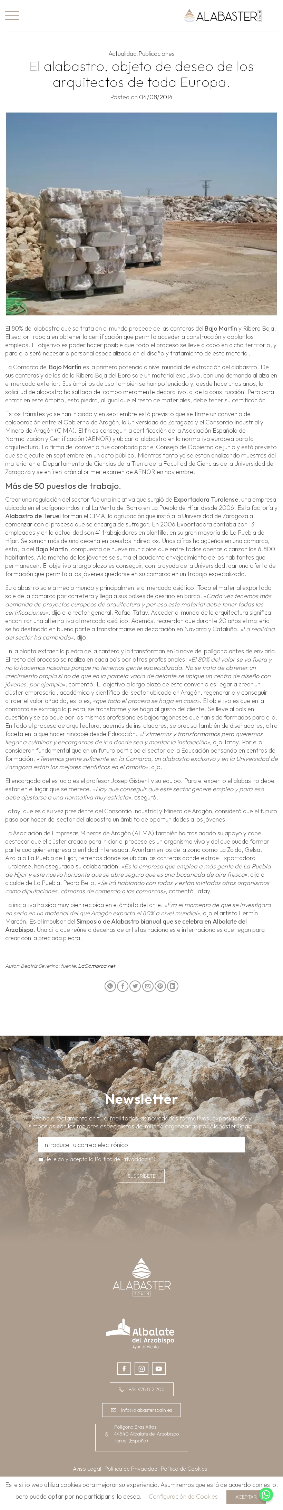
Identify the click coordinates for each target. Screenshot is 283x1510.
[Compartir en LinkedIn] (172, 986)
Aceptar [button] (246, 1497)
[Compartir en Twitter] (135, 986)
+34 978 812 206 (147, 1389)
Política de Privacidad (121, 1159)
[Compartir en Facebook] (122, 986)
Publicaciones (156, 54)
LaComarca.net (96, 966)
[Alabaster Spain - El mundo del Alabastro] (222, 15)
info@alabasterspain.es (146, 1410)
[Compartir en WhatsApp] (110, 986)
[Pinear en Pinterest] (160, 986)
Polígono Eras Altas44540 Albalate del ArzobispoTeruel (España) (146, 1434)
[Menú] (12, 15)
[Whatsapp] (266, 1494)
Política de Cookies (184, 1468)
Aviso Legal (87, 1468)
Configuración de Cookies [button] (183, 1496)
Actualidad (122, 54)
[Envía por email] (148, 986)
